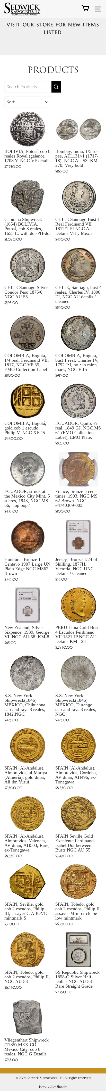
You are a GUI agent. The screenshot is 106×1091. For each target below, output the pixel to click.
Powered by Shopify (53, 1086)
